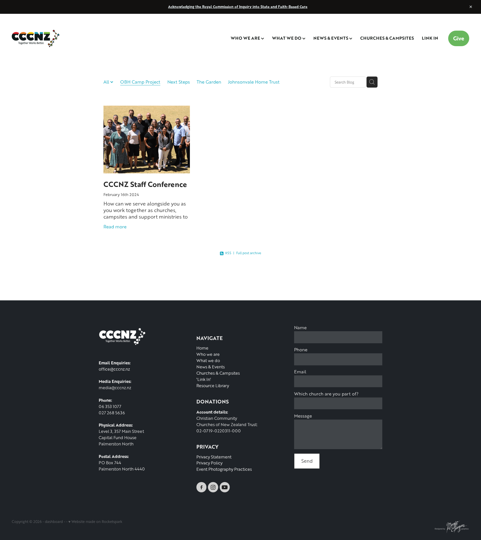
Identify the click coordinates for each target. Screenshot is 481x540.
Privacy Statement (213, 457)
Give (458, 38)
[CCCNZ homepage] (57, 38)
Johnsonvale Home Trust (254, 82)
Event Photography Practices (224, 469)
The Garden (209, 82)
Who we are (208, 354)
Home (202, 348)
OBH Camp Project (140, 82)
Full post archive (248, 253)
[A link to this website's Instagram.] (213, 487)
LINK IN (430, 38)
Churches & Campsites (218, 373)
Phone (300, 349)
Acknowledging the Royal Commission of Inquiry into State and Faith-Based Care (237, 6)
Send (307, 460)
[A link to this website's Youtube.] (225, 487)
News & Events (210, 367)
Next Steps (178, 82)
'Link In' (203, 379)
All (106, 82)
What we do (208, 360)
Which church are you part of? (326, 393)
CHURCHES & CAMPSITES (387, 38)
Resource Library (212, 385)
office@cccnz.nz (114, 369)
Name (300, 327)
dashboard (54, 521)
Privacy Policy (209, 463)
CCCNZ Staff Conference (145, 184)
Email (300, 371)
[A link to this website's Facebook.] (201, 487)
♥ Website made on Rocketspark (95, 521)
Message (303, 416)
